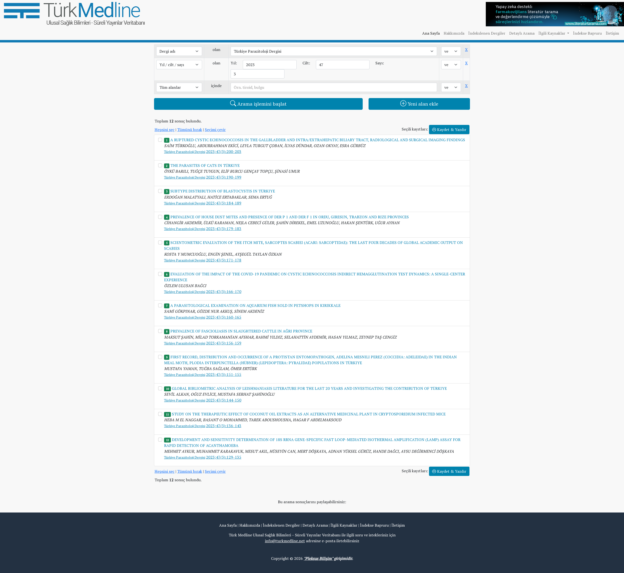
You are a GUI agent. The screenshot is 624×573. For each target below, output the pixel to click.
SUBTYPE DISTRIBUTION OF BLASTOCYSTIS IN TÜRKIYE (222, 191)
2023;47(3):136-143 (223, 425)
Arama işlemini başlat (261, 104)
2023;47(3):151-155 (223, 374)
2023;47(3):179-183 (223, 228)
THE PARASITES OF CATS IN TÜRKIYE (205, 165)
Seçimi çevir (215, 129)
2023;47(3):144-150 (223, 400)
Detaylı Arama (522, 33)
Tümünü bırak (189, 129)
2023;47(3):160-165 (223, 317)
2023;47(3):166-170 (223, 291)
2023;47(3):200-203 (223, 151)
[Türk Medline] (74, 13)
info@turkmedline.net (285, 540)
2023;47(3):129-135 (223, 457)
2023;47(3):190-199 (223, 177)
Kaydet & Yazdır (451, 129)
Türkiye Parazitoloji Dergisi (184, 151)
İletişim (612, 33)
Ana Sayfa (431, 33)
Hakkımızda (454, 33)
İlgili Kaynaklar (344, 525)
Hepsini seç (165, 129)
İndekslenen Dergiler (486, 33)
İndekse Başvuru (587, 33)
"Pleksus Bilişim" (318, 558)
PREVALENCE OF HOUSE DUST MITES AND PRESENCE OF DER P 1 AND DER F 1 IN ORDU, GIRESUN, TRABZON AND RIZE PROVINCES (289, 217)
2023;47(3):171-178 (223, 260)
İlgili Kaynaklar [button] (552, 33)
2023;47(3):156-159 (223, 343)
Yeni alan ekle (422, 104)
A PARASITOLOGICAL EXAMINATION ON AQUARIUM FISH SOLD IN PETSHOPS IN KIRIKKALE (255, 305)
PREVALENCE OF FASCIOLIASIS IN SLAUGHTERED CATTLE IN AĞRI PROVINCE (241, 331)
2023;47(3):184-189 (223, 203)
